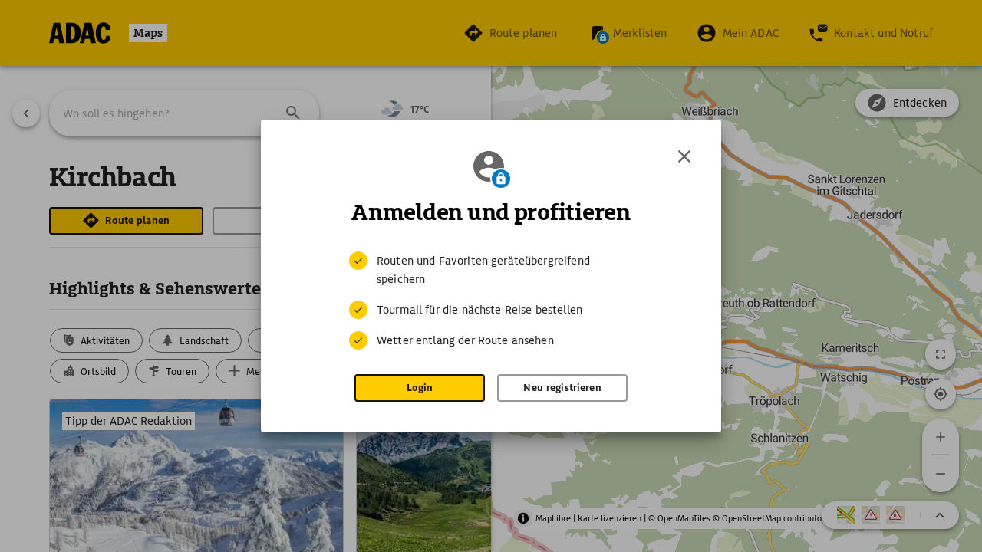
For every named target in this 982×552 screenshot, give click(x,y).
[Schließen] (684, 156)
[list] (491, 300)
